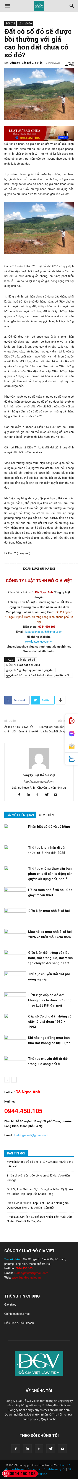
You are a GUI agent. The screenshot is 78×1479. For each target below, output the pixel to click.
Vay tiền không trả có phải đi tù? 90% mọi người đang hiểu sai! (40, 1164)
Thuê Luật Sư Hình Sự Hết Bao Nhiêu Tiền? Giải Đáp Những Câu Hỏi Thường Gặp (39, 1219)
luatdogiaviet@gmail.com (31, 1273)
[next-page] (14, 1079)
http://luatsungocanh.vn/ (39, 781)
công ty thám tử (36, 1469)
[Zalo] (71, 759)
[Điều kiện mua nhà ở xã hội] (15, 915)
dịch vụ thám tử (14, 1469)
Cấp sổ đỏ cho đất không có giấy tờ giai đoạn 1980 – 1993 (50, 1021)
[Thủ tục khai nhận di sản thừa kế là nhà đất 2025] (15, 852)
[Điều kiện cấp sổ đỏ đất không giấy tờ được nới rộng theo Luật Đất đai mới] (15, 999)
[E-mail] (71, 746)
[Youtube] (57, 794)
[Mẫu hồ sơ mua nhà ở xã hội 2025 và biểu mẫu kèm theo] (15, 936)
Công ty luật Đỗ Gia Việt (26, 63)
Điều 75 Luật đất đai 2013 (23, 665)
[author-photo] (39, 769)
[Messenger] (71, 733)
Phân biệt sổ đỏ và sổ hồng (49, 827)
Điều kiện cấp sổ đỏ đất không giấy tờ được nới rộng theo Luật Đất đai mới (50, 1000)
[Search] (72, 6)
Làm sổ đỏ (25, 23)
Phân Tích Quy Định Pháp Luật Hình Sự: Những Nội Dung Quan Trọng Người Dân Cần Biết (38, 1205)
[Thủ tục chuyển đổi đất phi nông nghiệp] (15, 979)
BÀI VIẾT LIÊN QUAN (20, 815)
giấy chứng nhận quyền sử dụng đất (30, 670)
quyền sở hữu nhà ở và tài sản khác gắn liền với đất (37, 675)
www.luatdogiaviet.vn (26, 1277)
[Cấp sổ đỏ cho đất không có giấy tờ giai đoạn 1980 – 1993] (15, 1021)
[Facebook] (20, 794)
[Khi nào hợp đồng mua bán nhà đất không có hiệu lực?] (15, 1042)
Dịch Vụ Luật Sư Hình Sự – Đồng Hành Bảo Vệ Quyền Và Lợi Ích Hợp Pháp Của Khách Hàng (40, 1191)
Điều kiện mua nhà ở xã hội (49, 911)
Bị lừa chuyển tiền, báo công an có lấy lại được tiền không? (38, 1178)
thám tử (65, 1465)
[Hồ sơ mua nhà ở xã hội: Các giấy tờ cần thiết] (15, 894)
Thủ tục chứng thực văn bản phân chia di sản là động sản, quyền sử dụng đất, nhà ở (50, 874)
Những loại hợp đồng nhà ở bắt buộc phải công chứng (56, 729)
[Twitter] (48, 794)
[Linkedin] (30, 794)
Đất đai (10, 23)
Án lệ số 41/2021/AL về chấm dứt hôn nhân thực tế (21, 729)
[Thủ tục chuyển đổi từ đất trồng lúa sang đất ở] (15, 1063)
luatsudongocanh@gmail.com (43, 631)
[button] (7, 6)
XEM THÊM (46, 815)
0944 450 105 (23, 1473)
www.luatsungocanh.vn (39, 641)
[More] (60, 700)
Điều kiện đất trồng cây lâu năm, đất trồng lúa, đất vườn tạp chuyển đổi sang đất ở (50, 958)
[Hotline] (71, 720)
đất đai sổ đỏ (26, 660)
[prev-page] (7, 1079)
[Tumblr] (39, 794)
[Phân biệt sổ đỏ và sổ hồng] (15, 831)
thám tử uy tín (56, 1469)
